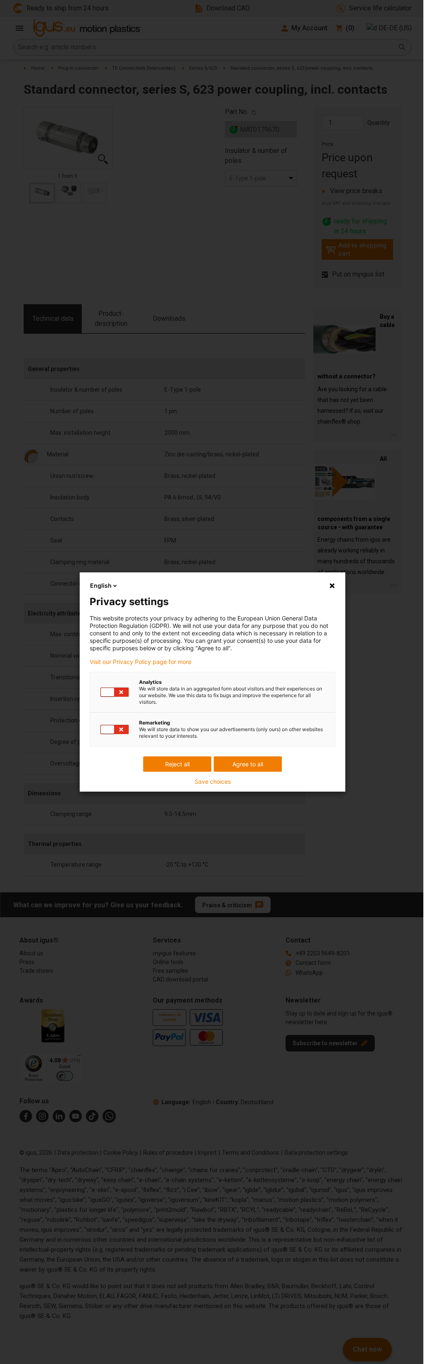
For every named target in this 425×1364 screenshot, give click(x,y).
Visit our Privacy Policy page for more (140, 662)
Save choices (213, 781)
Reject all (177, 764)
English (101, 585)
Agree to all (247, 764)
